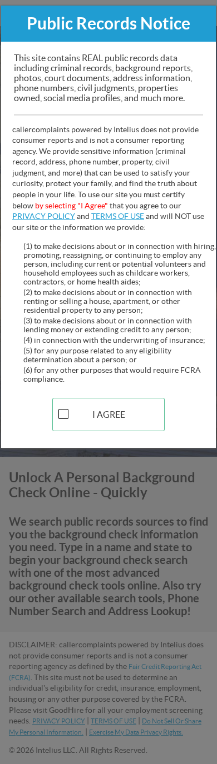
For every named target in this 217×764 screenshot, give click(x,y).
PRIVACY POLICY (43, 216)
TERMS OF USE (117, 216)
